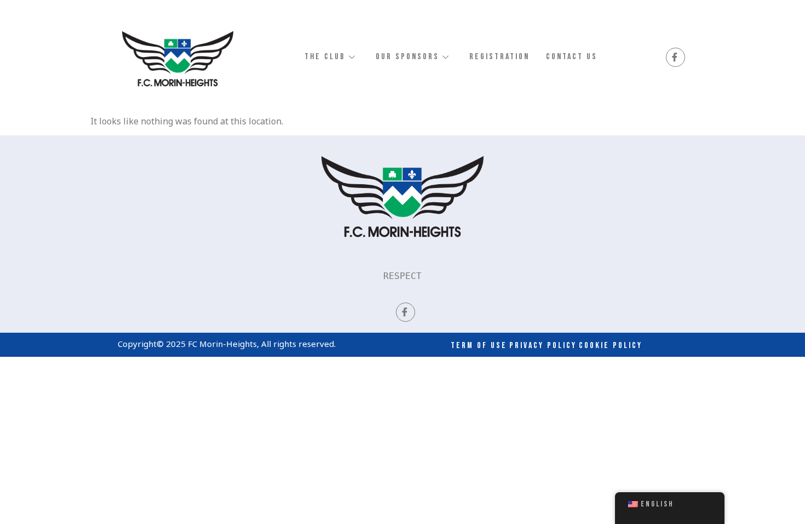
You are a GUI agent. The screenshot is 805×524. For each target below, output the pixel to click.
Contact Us (571, 57)
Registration (499, 57)
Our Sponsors (407, 57)
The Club (325, 57)
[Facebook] (675, 57)
